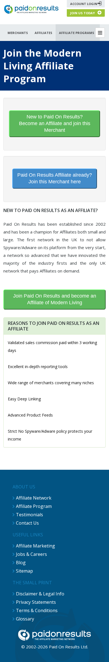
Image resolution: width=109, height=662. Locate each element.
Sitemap (24, 571)
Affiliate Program (34, 506)
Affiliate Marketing (35, 546)
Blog (21, 562)
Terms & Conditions (37, 610)
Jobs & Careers (31, 554)
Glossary (25, 619)
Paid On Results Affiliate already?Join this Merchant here (54, 178)
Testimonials (29, 515)
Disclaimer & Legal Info (40, 594)
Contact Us (27, 523)
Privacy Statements (36, 602)
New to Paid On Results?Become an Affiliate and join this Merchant (54, 123)
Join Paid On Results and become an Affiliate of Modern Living (54, 299)
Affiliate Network (33, 498)
